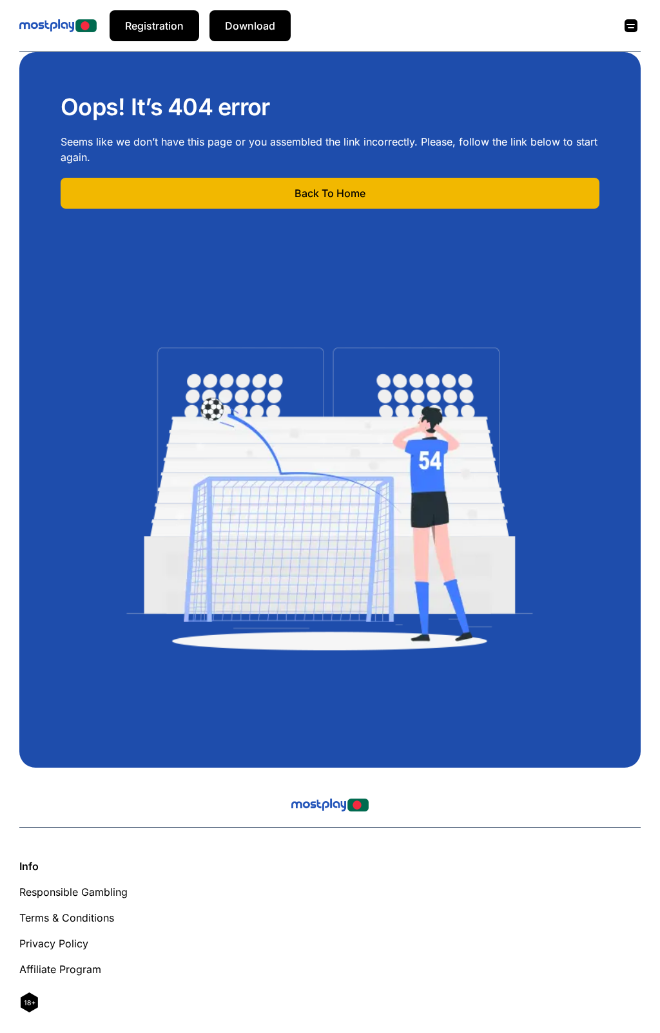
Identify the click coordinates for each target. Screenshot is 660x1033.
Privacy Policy (53, 943)
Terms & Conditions (66, 917)
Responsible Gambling (73, 892)
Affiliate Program (60, 969)
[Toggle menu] (631, 25)
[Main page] (58, 25)
